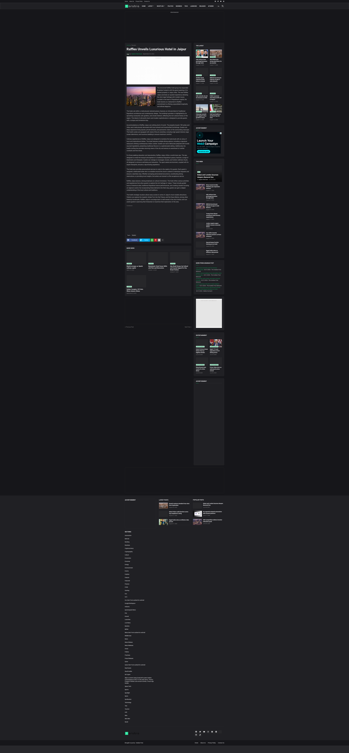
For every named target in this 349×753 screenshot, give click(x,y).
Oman (126, 648)
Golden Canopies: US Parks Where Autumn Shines (135, 290)
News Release (129, 642)
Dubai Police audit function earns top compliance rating (178, 512)
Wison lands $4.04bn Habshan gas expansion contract (213, 186)
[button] (218, 6)
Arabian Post (139, 743)
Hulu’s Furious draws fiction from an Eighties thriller (202, 350)
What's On (160, 6)
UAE (126, 712)
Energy (127, 564)
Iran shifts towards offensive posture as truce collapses (213, 234)
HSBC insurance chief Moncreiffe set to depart (215, 97)
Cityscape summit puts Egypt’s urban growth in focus (201, 115)
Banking (127, 542)
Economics (128, 558)
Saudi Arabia (128, 671)
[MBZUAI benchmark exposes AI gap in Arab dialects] (200, 206)
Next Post (187, 327)
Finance (127, 584)
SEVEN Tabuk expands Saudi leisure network (200, 79)
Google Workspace (130, 603)
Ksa (126, 613)
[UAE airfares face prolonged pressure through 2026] (200, 197)
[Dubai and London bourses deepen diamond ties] (197, 506)
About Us (131, 1)
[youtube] (220, 1)
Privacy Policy (139, 1)
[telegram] (212, 731)
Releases (202, 6)
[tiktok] (200, 734)
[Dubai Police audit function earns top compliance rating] (163, 514)
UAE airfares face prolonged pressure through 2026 (201, 61)
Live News (128, 623)
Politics (170, 6)
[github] (196, 734)
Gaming (127, 590)
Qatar (126, 661)
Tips (126, 705)
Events (127, 571)
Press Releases (129, 658)
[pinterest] (223, 1)
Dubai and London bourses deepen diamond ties (213, 504)
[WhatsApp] (152, 240)
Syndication (128, 699)
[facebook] (215, 1)
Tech (186, 6)
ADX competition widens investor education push (212, 520)
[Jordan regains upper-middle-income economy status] (200, 225)
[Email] (159, 240)
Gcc (126, 593)
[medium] (216, 731)
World (126, 722)
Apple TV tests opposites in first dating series (215, 350)
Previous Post (130, 327)
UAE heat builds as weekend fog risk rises (215, 115)
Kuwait (127, 616)
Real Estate (128, 668)
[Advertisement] (174, 27)
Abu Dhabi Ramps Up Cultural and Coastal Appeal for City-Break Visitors (179, 268)
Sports (127, 689)
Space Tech (128, 686)
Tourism (133, 45)
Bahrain (127, 538)
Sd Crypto (127, 674)
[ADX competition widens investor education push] (197, 522)
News (126, 639)
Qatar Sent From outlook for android (135, 665)
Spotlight (127, 693)
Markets (127, 626)
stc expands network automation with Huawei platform (212, 512)
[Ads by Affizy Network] (221, 133)
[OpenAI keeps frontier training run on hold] (200, 244)
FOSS (126, 587)
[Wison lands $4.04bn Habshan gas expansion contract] (200, 187)
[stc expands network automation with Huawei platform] (197, 514)
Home (126, 1)
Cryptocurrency (129, 548)
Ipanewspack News (130, 610)
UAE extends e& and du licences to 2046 (201, 96)
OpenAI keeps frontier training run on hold (212, 243)
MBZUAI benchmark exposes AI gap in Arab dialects (215, 79)
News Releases (129, 645)
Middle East (128, 635)
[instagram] (208, 731)
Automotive (128, 535)
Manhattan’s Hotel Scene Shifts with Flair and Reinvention (157, 267)
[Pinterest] (155, 240)
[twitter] (218, 1)
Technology (128, 702)
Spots (126, 696)
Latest (150, 6)
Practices (127, 655)
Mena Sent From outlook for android (135, 632)
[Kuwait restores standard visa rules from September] (163, 506)
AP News (211, 6)
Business (179, 6)
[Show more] (162, 240)
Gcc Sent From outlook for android (134, 600)
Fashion (127, 574)
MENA (126, 629)
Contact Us (147, 1)
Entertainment (129, 568)
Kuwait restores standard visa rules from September (179, 504)
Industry (127, 606)
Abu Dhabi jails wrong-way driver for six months (216, 61)
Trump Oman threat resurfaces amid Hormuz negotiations (213, 215)
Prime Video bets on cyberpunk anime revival (215, 369)
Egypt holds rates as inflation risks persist (212, 251)
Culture (127, 555)
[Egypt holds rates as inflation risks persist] (200, 253)
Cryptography (129, 551)
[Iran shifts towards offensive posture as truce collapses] (200, 235)
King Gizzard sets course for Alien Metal (201, 369)
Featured (127, 580)
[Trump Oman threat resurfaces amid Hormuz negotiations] (200, 216)
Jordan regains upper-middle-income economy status (213, 225)
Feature (127, 577)
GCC (126, 597)
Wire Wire (127, 718)
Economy (127, 561)
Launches (193, 6)
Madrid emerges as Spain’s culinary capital (135, 267)
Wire (126, 715)
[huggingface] (220, 731)
